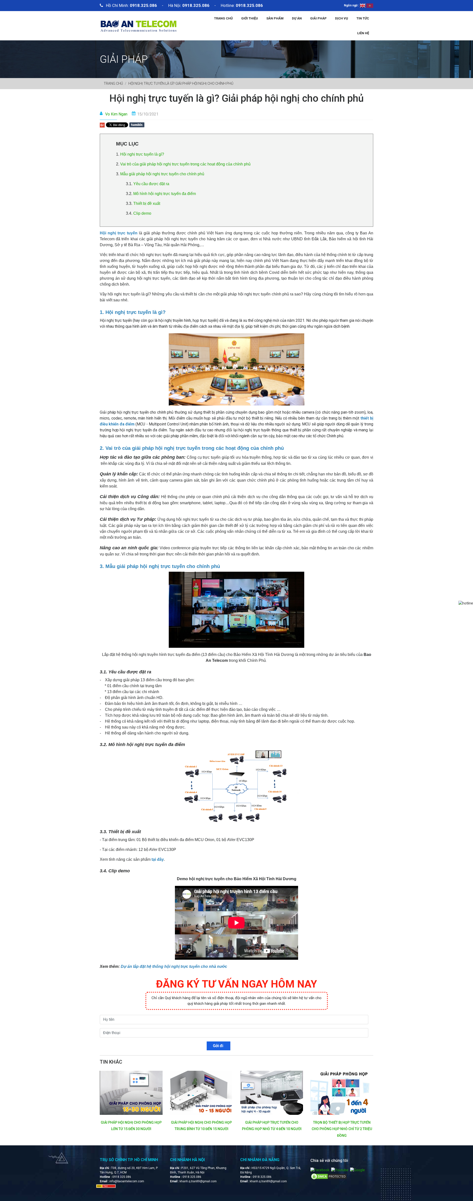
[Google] (357, 1170)
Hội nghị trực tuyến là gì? (142, 154)
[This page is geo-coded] (106, 1186)
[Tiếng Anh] (363, 5)
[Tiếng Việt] (369, 5)
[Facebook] (319, 1170)
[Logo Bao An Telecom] (138, 25)
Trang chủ (223, 18)
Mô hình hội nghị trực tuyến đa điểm (165, 194)
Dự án (297, 18)
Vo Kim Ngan (116, 114)
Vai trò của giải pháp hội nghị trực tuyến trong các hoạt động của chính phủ (185, 164)
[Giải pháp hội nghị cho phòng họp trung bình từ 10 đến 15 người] (201, 1093)
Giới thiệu (249, 18)
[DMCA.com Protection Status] (328, 1176)
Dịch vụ (341, 18)
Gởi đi (218, 1045)
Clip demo (142, 213)
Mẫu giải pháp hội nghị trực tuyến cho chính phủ (162, 174)
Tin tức (362, 18)
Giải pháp (318, 18)
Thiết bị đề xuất (146, 203)
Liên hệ (363, 33)
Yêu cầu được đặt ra (150, 184)
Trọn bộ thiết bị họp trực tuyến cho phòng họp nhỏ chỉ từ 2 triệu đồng (342, 1128)
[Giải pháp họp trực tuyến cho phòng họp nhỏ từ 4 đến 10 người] (271, 1093)
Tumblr (136, 124)
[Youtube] (339, 1170)
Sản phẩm (275, 18)
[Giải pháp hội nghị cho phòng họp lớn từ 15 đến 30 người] (131, 1093)
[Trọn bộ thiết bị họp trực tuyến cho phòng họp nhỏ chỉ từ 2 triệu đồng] (341, 1093)
